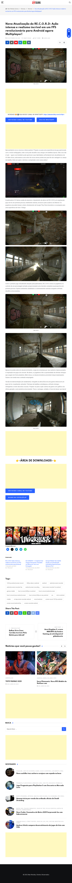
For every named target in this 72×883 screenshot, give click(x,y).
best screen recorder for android (52, 587)
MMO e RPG (53, 678)
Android (8, 678)
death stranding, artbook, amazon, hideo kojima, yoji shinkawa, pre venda (40, 796)
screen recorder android (31, 603)
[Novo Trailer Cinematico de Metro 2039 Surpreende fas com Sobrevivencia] (9, 811)
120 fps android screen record (15, 583)
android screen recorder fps (14, 587)
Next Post (58, 627)
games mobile (11, 591)
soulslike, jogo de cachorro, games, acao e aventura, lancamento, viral (39, 771)
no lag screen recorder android (22, 599)
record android (38, 599)
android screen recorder (56, 583)
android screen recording (32, 587)
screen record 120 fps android (54, 599)
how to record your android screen (16, 595)
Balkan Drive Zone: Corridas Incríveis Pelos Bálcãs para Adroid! (18, 633)
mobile (9, 599)
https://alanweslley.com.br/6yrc (54, 114)
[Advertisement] (36, 101)
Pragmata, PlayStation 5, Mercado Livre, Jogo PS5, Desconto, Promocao (39, 783)
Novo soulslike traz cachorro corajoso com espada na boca (38, 773)
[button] (61, 646)
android (44, 583)
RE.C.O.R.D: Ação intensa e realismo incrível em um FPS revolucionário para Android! (13, 562)
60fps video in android (33, 583)
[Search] (70, 2)
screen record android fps (14, 603)
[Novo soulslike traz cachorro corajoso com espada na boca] (9, 772)
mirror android (60, 595)
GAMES (45, 678)
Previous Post (15, 628)
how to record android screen (47, 591)
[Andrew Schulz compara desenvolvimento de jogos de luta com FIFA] (9, 824)
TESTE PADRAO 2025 (13, 681)
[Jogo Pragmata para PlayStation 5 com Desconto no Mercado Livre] (9, 785)
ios (52, 595)
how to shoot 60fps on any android (38, 595)
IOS (12, 678)
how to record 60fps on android (26, 591)
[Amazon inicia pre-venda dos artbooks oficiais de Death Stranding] (9, 798)
